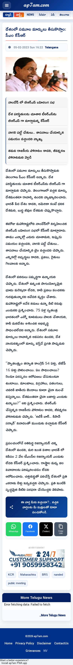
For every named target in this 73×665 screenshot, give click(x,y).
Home (8, 643)
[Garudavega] (36, 558)
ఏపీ (53, 14)
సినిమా (42, 14)
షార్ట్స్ (19, 14)
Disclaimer (44, 643)
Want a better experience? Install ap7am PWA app (14, 661)
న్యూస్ (8, 14)
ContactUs (61, 643)
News (30, 14)
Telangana (51, 47)
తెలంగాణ (64, 14)
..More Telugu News (52, 615)
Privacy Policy (24, 643)
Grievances (33, 651)
